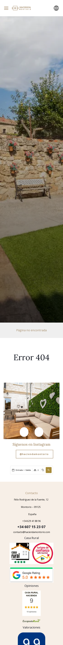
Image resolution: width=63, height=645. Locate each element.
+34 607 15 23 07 (31, 526)
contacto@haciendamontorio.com (31, 532)
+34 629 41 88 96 (31, 521)
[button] (24, 432)
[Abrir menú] (6, 8)
